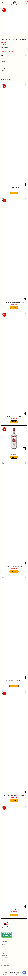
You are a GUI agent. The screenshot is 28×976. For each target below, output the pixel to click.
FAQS (2, 948)
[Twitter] (7, 70)
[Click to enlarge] (3, 31)
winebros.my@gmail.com (8, 963)
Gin (5, 36)
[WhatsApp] (9, 70)
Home (2, 36)
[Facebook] (5, 70)
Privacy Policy (4, 957)
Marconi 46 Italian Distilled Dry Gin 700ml (14, 302)
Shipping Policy (4, 953)
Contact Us (3, 946)
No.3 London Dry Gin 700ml (14, 416)
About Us (3, 944)
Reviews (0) (3, 61)
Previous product (23, 36)
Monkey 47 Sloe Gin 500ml (14, 187)
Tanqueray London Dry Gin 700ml (14, 909)
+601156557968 (6, 965)
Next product (26, 36)
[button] (14, 571)
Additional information (7, 51)
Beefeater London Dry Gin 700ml (14, 452)
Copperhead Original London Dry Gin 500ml (14, 795)
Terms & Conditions (5, 955)
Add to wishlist (5, 47)
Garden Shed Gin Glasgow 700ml (14, 566)
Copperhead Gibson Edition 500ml (14, 681)
